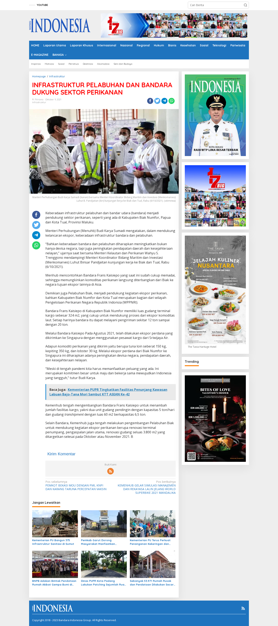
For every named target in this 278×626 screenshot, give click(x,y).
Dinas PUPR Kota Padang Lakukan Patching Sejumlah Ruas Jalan (103, 582)
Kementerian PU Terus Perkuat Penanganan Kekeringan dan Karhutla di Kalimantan (150, 542)
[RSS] (110, 471)
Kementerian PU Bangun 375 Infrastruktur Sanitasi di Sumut (53, 542)
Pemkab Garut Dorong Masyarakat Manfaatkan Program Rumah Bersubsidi (99, 542)
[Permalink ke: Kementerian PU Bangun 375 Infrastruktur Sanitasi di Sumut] (55, 523)
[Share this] (150, 101)
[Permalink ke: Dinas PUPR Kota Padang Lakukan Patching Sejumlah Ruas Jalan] (104, 564)
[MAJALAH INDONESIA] (59, 25)
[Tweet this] (157, 101)
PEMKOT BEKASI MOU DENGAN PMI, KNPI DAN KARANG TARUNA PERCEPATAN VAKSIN (75, 485)
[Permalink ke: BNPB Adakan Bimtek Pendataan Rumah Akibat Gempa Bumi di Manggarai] (55, 564)
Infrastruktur (39, 102)
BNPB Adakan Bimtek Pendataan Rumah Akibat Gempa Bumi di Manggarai (54, 582)
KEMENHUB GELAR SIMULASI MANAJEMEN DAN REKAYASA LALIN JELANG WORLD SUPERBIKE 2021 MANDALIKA (146, 487)
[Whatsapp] (172, 101)
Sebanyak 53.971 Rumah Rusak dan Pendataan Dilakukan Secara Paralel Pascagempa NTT (152, 582)
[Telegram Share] (164, 101)
